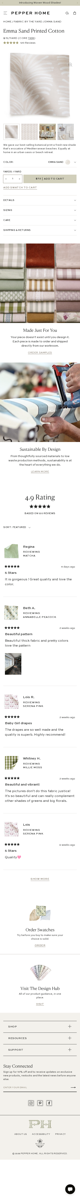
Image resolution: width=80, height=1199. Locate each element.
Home (7, 22)
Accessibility (41, 1134)
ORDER (40, 945)
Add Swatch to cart (20, 187)
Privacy (60, 1134)
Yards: (12, 172)
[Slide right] (77, 2)
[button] (7, 13)
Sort (7, 527)
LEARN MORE (40, 472)
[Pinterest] (40, 1103)
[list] (38, 132)
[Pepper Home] (30, 13)
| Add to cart (50, 178)
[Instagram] (31, 1103)
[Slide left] (2, 2)
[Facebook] (49, 1103)
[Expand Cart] (74, 13)
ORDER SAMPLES (40, 353)
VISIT (40, 1004)
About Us (20, 1134)
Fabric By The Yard (28, 22)
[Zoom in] (70, 65)
